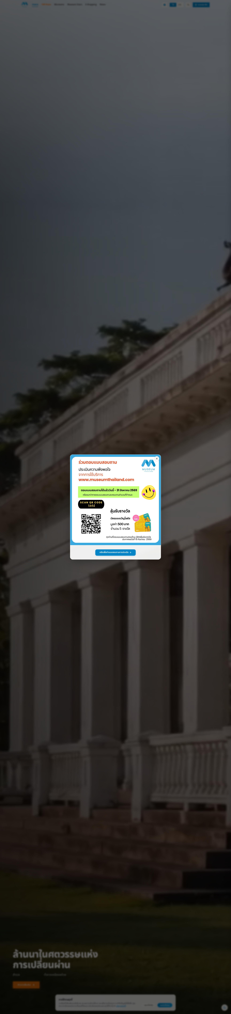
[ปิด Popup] (156, 458)
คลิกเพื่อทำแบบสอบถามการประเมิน (114, 552)
